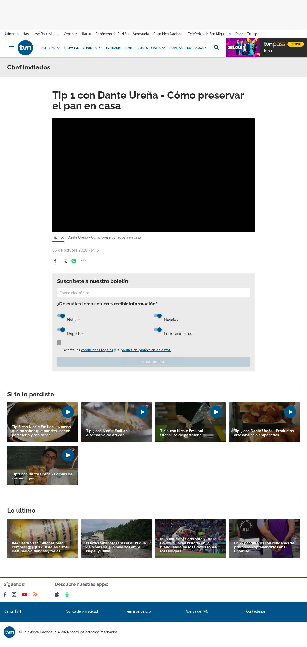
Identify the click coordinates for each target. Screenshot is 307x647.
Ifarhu (86, 34)
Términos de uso (138, 611)
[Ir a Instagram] (15, 594)
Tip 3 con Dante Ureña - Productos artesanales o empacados (264, 433)
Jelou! (268, 51)
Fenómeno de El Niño (112, 34)
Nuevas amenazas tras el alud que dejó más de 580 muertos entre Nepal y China (116, 547)
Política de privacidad (81, 611)
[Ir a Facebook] (6, 594)
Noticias (48, 48)
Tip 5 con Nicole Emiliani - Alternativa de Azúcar (108, 433)
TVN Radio (114, 48)
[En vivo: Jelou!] (243, 47)
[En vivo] (268, 42)
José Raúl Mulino (46, 34)
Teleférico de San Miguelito (209, 34)
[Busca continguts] (216, 47)
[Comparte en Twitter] (64, 261)
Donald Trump (246, 34)
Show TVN (71, 48)
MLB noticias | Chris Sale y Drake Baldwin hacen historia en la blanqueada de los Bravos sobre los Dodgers (188, 545)
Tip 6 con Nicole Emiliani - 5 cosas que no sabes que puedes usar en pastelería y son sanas (41, 431)
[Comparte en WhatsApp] (74, 261)
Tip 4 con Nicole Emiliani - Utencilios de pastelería (182, 433)
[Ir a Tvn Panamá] (25, 47)
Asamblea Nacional (168, 34)
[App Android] (68, 594)
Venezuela (141, 34)
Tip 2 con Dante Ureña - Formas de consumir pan (42, 476)
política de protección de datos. (146, 350)
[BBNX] (9, 632)
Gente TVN (12, 611)
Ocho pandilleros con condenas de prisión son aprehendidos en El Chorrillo (264, 547)
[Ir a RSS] (36, 594)
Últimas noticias (16, 34)
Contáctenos (256, 611)
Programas (194, 48)
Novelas (176, 48)
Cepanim (70, 34)
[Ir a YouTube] (25, 594)
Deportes (89, 48)
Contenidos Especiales (142, 48)
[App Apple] (58, 594)
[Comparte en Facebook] (55, 261)
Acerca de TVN (197, 611)
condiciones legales (97, 350)
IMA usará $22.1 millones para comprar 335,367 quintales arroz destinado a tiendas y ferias (39, 547)
